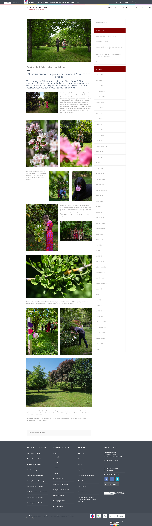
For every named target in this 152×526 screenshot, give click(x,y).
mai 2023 (99, 207)
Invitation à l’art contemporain (37, 492)
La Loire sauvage (32, 470)
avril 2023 (99, 212)
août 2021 (99, 289)
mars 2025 (99, 130)
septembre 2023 (101, 190)
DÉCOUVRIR (111, 8)
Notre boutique (58, 506)
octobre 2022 (100, 223)
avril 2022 (99, 256)
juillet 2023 (99, 201)
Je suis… (55, 453)
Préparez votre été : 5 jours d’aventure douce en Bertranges (108, 55)
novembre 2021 (101, 272)
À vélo (56, 462)
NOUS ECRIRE (112, 484)
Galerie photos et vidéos (35, 503)
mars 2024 (99, 168)
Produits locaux (83, 481)
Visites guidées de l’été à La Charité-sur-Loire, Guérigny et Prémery (109, 48)
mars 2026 (99, 86)
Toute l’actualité (101, 22)
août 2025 (99, 108)
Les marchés (82, 486)
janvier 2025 (100, 141)
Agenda (80, 470)
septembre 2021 (101, 283)
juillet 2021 (99, 294)
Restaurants (82, 453)
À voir (80, 464)
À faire (80, 459)
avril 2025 (99, 124)
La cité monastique (33, 453)
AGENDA (126, 2)
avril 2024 (99, 163)
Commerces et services (86, 475)
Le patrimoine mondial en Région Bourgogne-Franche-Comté (87, 499)
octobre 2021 (100, 278)
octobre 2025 (100, 97)
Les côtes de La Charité (35, 486)
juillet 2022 (99, 239)
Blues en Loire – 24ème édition (106, 36)
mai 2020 (99, 349)
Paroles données (101, 62)
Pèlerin (57, 473)
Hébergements (58, 479)
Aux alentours (82, 492)
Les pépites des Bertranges (36, 481)
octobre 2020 (100, 333)
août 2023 (99, 196)
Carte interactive (58, 495)
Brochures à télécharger (61, 484)
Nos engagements (59, 501)
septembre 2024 (101, 146)
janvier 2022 (100, 261)
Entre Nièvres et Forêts (34, 459)
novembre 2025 (101, 91)
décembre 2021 (101, 267)
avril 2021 (99, 311)
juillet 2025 (99, 113)
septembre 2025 (101, 102)
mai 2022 (99, 250)
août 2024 (99, 152)
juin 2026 (99, 80)
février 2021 (99, 316)
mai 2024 (99, 157)
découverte (41, 433)
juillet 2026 (99, 75)
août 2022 (99, 234)
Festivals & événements (35, 497)
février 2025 (100, 135)
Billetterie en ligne (102, 41)
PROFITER (134, 8)
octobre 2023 (100, 185)
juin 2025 (99, 119)
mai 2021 (99, 305)
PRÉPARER (123, 8)
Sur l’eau (57, 468)
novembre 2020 (101, 327)
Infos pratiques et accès (61, 490)
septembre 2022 (101, 228)
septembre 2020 (101, 338)
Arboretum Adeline (78, 106)
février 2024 (100, 174)
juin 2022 (99, 245)
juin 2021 (98, 300)
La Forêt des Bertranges (35, 475)
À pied (57, 457)
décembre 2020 (101, 322)
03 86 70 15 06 (35, 2)
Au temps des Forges (34, 464)
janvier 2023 (100, 217)
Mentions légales (31, 518)
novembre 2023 (101, 179)
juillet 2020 (99, 344)
